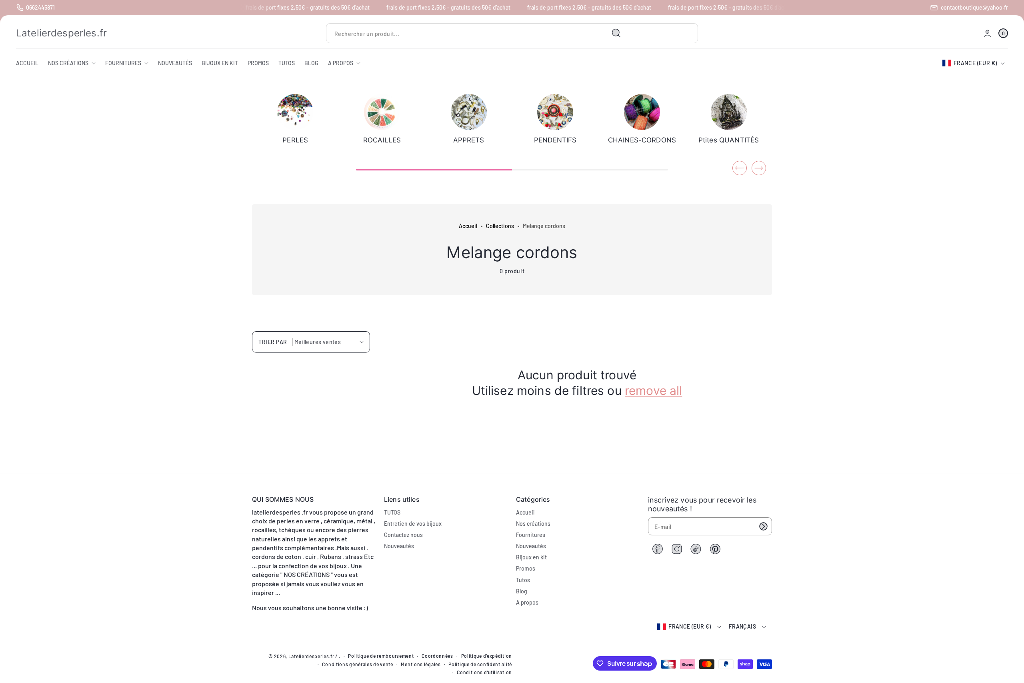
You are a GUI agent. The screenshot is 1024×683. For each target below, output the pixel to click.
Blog (521, 591)
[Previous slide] (739, 168)
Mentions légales (420, 664)
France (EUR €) (975, 63)
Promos (525, 568)
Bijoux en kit (531, 557)
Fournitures (530, 534)
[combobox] (476, 33)
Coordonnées (437, 656)
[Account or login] (987, 33)
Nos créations (533, 523)
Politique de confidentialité (480, 664)
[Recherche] (616, 33)
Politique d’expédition (486, 656)
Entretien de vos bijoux (413, 523)
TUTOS (392, 512)
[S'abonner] (763, 526)
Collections (500, 225)
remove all (653, 390)
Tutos (523, 580)
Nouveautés (399, 546)
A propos (527, 602)
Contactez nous (403, 534)
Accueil (468, 225)
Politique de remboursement (381, 656)
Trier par (272, 341)
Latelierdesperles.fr (311, 656)
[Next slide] (759, 168)
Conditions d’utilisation (484, 672)
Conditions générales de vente (357, 664)
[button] (1003, 33)
